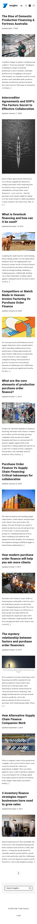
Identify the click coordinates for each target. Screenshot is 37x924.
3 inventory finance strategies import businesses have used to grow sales (17, 799)
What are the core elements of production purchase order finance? (18, 386)
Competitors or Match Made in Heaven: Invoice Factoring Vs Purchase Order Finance (17, 299)
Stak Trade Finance (21, 908)
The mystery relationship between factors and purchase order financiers (17, 639)
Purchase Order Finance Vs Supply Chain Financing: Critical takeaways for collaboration (17, 471)
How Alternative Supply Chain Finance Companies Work (18, 719)
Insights (13, 5)
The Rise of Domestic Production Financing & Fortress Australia (18, 20)
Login (18, 915)
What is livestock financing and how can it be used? (17, 218)
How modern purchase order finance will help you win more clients (17, 559)
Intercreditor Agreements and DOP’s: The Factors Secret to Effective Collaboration (18, 103)
